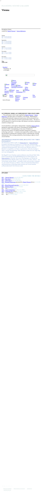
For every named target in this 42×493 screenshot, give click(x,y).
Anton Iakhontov (21, 31)
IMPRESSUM (7, 490)
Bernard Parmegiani (10, 182)
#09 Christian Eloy (7, 191)
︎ (2, 485)
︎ (9, 485)
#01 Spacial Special (8, 177)
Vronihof (5, 67)
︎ (11, 485)
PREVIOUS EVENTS (19, 488)
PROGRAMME (7, 488)
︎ (8, 485)
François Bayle (35, 125)
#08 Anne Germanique (8, 189)
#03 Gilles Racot (7, 180)
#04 (3, 182)
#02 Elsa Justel (6, 179)
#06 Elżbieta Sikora (7, 186)
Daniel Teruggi (11, 31)
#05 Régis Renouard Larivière (10, 185)
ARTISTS (29, 488)
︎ (4, 485)
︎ (6, 485)
